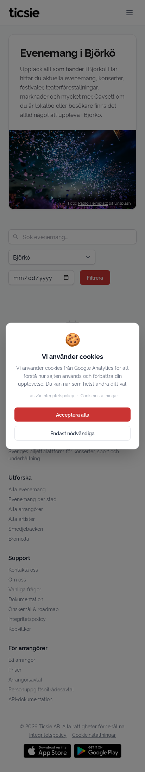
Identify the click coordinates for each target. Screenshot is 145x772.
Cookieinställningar (99, 395)
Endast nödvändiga (72, 433)
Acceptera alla (72, 414)
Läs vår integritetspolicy (50, 395)
